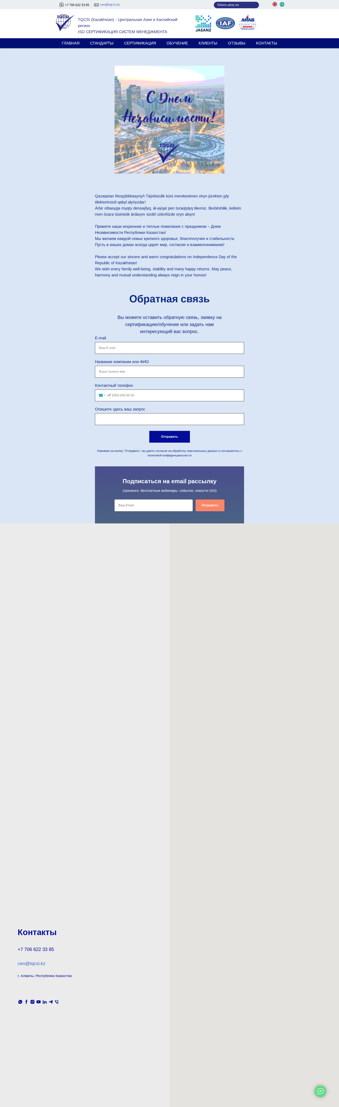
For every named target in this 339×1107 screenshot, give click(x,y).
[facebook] (26, 1001)
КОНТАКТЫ (266, 43)
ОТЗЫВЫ (236, 43)
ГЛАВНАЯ (70, 43)
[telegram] (50, 1001)
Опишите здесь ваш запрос (120, 409)
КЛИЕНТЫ (208, 43)
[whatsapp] (20, 1001)
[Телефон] (56, 1001)
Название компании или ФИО (122, 362)
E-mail (100, 338)
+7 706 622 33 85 (77, 5)
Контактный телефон (114, 385)
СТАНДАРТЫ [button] (102, 43)
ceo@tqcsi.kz (110, 4)
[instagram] (32, 1001)
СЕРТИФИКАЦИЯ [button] (140, 43)
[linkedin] (44, 1001)
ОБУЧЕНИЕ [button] (177, 43)
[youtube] (38, 1001)
